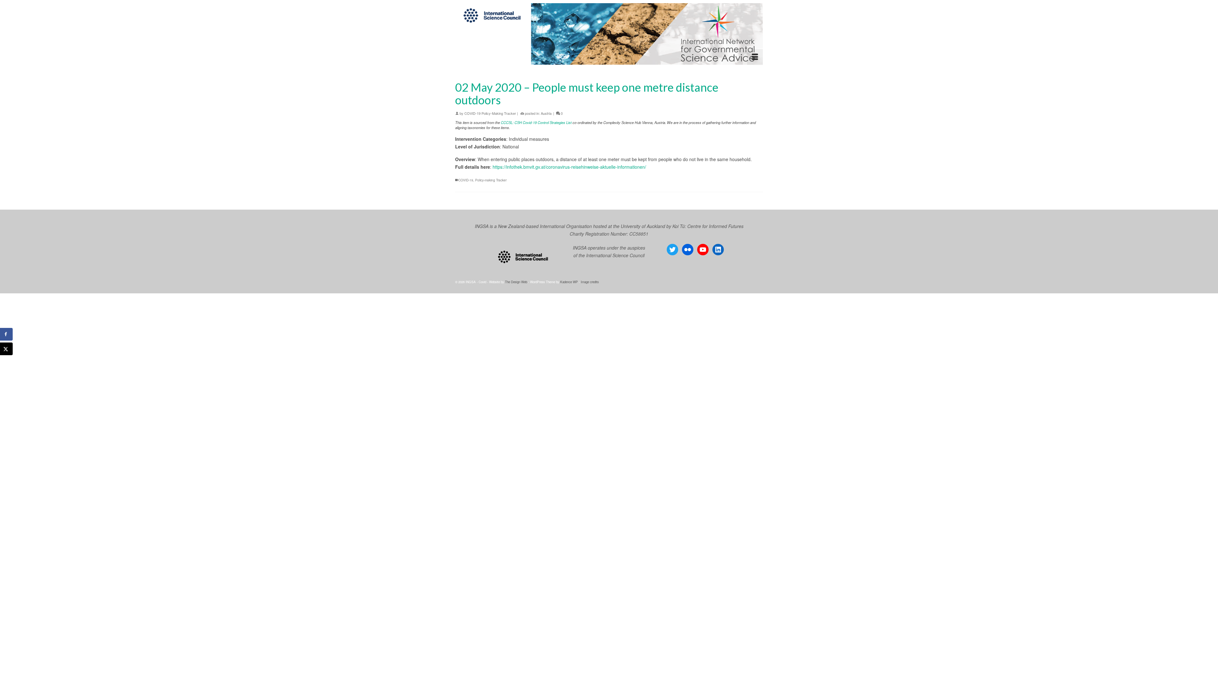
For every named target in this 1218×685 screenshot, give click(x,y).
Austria (546, 113)
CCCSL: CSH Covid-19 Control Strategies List (536, 122)
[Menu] (755, 57)
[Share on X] (6, 348)
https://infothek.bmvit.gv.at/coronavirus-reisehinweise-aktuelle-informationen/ (569, 167)
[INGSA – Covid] (609, 34)
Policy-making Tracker (491, 180)
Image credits (590, 282)
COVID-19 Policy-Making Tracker (490, 113)
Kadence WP (569, 282)
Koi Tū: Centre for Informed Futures (707, 226)
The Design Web (516, 282)
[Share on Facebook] (6, 334)
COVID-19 (465, 180)
